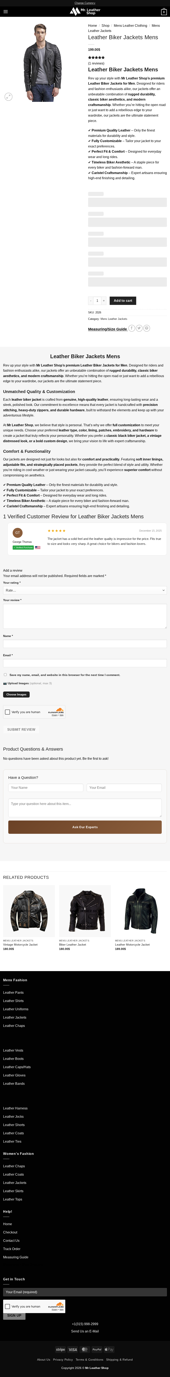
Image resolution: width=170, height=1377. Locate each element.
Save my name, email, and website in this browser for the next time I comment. (65, 675)
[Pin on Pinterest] (146, 328)
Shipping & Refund (119, 1359)
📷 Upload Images (27, 683)
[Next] (167, 921)
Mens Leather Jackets (114, 318)
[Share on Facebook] (131, 328)
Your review (12, 600)
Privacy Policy (63, 1359)
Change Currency (85, 3)
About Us (43, 1359)
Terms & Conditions (89, 1359)
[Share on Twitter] (139, 328)
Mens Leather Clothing (130, 25)
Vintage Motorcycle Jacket (20, 944)
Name (8, 636)
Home (92, 25)
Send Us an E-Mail (85, 1331)
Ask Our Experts (85, 827)
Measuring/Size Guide (108, 329)
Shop (105, 25)
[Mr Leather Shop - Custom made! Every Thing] (85, 11)
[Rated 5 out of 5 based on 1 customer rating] (127, 57)
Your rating (12, 582)
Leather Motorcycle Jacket (132, 944)
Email (8, 655)
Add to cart (123, 300)
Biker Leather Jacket (72, 944)
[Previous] (3, 921)
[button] (5, 11)
